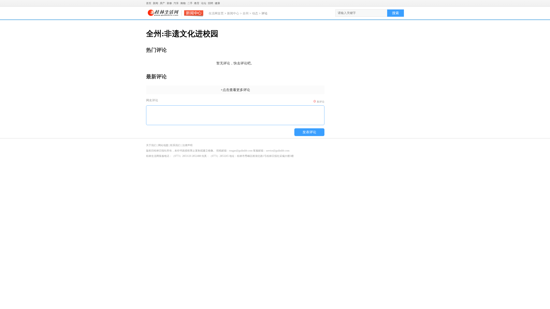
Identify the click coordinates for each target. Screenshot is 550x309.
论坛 (203, 3)
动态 (255, 13)
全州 (246, 13)
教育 (196, 3)
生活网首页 (216, 13)
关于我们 (151, 145)
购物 (183, 3)
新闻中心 (233, 13)
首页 (148, 3)
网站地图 (163, 145)
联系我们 (175, 145)
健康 (217, 3)
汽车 (176, 3)
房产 (162, 3)
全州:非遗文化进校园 (182, 33)
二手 (189, 3)
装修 (169, 3)
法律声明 (187, 145)
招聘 (210, 3)
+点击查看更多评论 (235, 90)
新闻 (155, 3)
